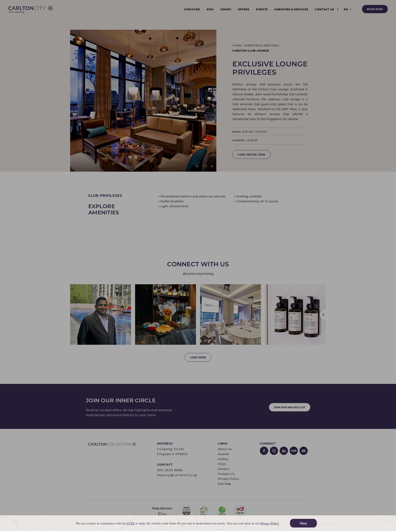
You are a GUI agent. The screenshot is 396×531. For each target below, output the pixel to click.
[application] (198, 523)
